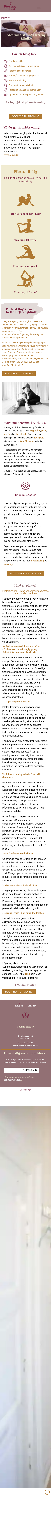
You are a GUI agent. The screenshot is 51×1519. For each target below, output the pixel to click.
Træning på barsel (25, 292)
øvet (43, 431)
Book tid (32, 1006)
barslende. (21, 434)
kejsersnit (39, 438)
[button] (39, 7)
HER (27, 974)
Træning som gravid (25, 266)
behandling (37, 561)
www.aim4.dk (11, 155)
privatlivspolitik (12, 1080)
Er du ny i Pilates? (25, 495)
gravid (7, 434)
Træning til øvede (25, 240)
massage (8, 565)
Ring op (19, 1006)
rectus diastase (25, 441)
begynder (35, 431)
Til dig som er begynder (26, 214)
